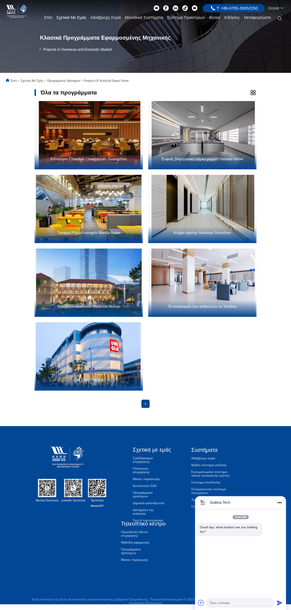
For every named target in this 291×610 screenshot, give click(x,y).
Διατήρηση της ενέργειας (143, 511)
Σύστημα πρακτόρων (186, 17)
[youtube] (194, 8)
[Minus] (279, 502)
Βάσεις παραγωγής (146, 479)
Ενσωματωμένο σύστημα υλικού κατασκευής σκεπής (210, 473)
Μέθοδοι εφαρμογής (135, 542)
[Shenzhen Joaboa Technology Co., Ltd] (16, 11)
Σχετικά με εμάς (71, 17)
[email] (156, 8)
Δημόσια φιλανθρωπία (148, 503)
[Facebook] (166, 8)
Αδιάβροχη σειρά (105, 17)
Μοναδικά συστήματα (144, 17)
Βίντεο (214, 17)
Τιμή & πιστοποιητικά (148, 520)
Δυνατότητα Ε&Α (145, 486)
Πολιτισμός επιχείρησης (141, 470)
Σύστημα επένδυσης (206, 482)
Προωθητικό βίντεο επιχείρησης (134, 533)
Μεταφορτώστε (257, 17)
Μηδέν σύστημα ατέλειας (209, 465)
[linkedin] (175, 8)
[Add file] (201, 603)
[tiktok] (185, 8)
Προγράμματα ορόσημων (63, 80)
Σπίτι (48, 17)
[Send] (279, 603)
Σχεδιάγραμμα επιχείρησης (143, 459)
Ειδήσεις (232, 17)
